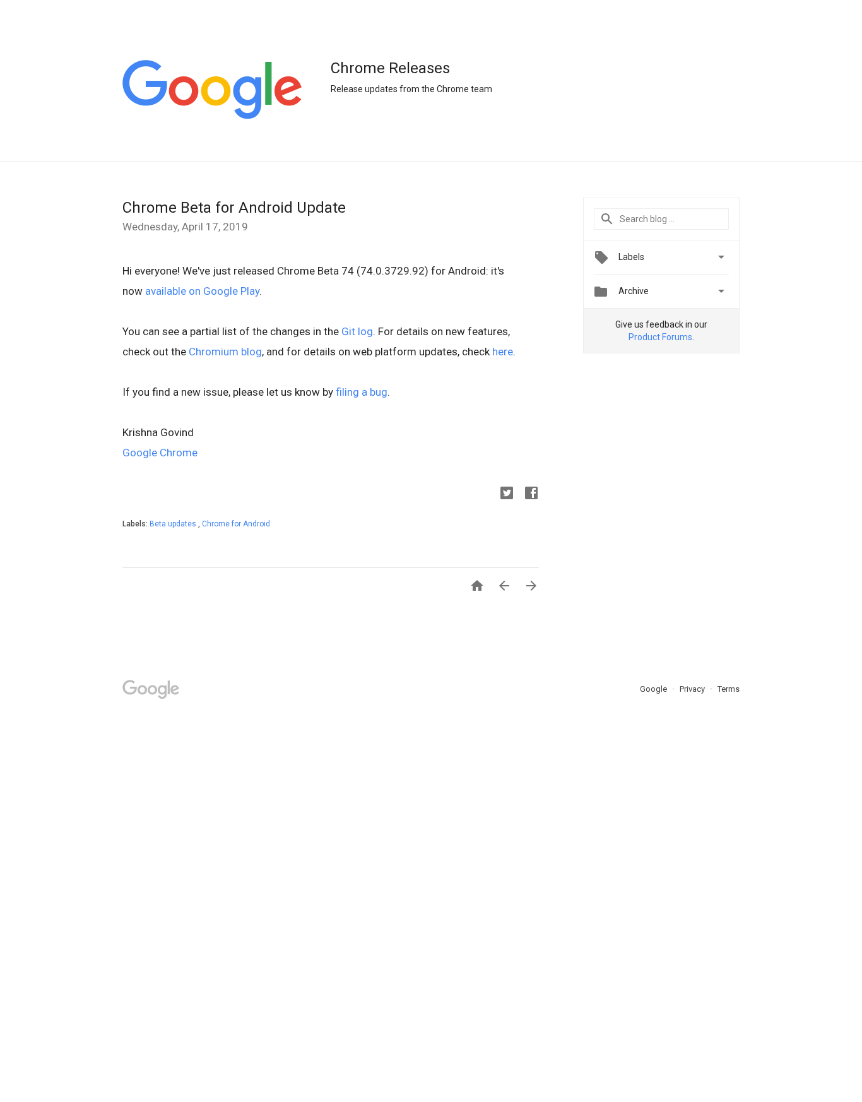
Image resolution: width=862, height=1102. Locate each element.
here (502, 351)
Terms (728, 689)
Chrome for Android (236, 523)
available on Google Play (202, 291)
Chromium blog (225, 351)
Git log (357, 331)
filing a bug (361, 392)
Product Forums (660, 337)
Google (654, 689)
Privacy (693, 689)
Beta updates (174, 523)
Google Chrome (160, 452)
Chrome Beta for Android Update (234, 207)
